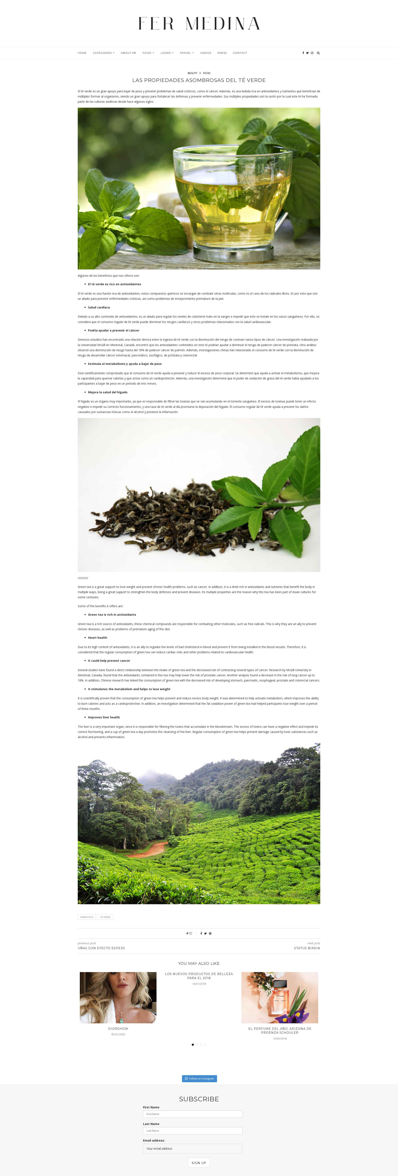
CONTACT (240, 52)
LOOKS (166, 52)
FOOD (147, 52)
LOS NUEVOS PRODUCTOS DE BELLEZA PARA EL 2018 (199, 976)
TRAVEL (185, 52)
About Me (128, 52)
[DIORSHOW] (118, 997)
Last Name (151, 1124)
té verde (105, 917)
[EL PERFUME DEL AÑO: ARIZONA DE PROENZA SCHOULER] (279, 997)
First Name (151, 1107)
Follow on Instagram (201, 1078)
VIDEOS (205, 52)
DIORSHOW (118, 1029)
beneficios (86, 917)
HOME (82, 52)
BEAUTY (192, 73)
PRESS (222, 52)
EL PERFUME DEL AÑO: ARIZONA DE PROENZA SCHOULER (280, 1031)
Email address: (154, 1140)
